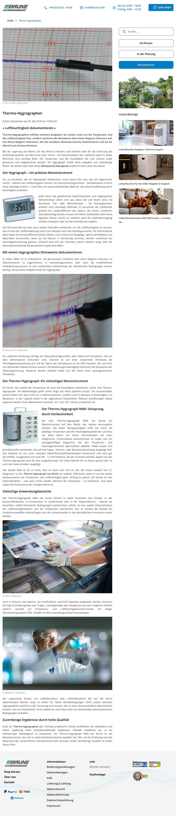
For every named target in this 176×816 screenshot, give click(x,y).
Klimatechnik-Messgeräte (55, 165)
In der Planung (146, 54)
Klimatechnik (146, 65)
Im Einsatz (146, 43)
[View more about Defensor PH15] (146, 92)
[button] (122, 91)
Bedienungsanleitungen (61, 767)
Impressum (54, 805)
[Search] (124, 31)
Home (10, 20)
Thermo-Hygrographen (26, 726)
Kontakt (9, 782)
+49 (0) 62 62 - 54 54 (60, 7)
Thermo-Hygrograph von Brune (41, 473)
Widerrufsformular (58, 794)
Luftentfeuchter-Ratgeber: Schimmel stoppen (141, 149)
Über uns (10, 777)
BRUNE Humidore (100, 767)
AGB (49, 778)
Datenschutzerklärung (60, 800)
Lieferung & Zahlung (59, 783)
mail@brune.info (95, 7)
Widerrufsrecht (56, 789)
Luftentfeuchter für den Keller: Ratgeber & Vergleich (144, 183)
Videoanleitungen (57, 772)
